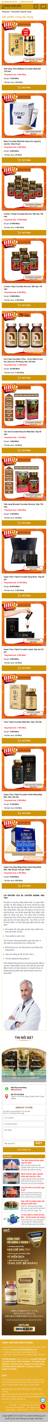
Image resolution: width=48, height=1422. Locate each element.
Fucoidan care (16, 1364)
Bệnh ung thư (23, 1410)
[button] (44, 1061)
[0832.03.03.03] (42, 1406)
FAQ (32, 1410)
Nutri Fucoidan (23, 1361)
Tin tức (39, 1410)
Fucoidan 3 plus (9, 1361)
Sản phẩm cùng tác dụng (21, 12)
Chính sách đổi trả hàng (14, 1407)
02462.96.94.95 (10, 2)
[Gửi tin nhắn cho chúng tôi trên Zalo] (42, 1400)
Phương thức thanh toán (29, 1405)
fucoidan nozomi (33, 1366)
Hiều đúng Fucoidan (35, 1407)
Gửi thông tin (24, 1150)
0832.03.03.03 (27, 2)
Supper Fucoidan (9, 1369)
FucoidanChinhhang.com (34, 1415)
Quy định (12, 1405)
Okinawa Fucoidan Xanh (34, 1364)
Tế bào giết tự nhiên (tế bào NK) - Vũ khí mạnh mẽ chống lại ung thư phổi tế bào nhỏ (22, 1079)
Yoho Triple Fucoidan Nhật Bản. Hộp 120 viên (23, 722)
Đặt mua (26, 87)
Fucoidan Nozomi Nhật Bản (13, 1366)
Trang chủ (6, 12)
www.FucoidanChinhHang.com (24, 1349)
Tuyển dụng (10, 1410)
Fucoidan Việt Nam (38, 1359)
